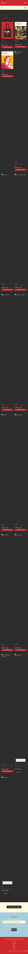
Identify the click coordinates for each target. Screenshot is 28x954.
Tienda (14, 946)
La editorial (14, 943)
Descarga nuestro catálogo (14, 907)
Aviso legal (6, 939)
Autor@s (14, 945)
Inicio (2, 14)
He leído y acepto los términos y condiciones (15, 925)
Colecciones (14, 941)
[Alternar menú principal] (25, 2)
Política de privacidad (13, 939)
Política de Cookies (20, 939)
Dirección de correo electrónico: (14, 919)
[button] (2, 8)
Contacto (14, 948)
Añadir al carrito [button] (7, 47)
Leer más (18, 772)
